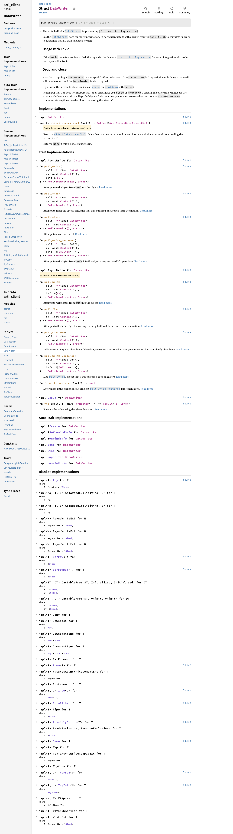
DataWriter (56, 117)
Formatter (81, 403)
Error (82, 181)
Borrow (58, 557)
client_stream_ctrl (65, 122)
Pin (57, 170)
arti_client (45, 3)
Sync (51, 451)
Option (101, 122)
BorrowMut (60, 569)
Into (61, 690)
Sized (65, 487)
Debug (52, 398)
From (56, 665)
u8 (58, 177)
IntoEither (61, 703)
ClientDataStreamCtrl (131, 122)
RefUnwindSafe (60, 432)
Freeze (54, 426)
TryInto (64, 785)
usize (70, 181)
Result (60, 181)
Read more (101, 409)
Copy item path (74, 8)
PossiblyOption (65, 722)
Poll (51, 181)
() (68, 204)
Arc (111, 122)
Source (43, 12)
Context (65, 174)
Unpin (52, 457)
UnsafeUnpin (57, 463)
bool (92, 383)
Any (55, 480)
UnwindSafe (58, 438)
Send (51, 444)
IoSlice (64, 251)
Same (56, 741)
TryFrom (64, 772)
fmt (46, 403)
